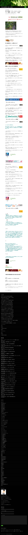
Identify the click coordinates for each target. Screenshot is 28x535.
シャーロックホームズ (3, 426)
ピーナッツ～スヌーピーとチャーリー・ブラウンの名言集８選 (7, 312)
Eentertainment (3, 403)
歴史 (1, 476)
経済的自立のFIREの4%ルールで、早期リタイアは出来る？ (8, 363)
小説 (17, 274)
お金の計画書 (2, 408)
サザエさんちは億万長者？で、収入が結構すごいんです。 (6, 321)
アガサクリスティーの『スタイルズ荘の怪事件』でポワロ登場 (7, 316)
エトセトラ (2, 417)
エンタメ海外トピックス (4, 420)
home (1, 325)
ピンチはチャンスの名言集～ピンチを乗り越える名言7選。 (7, 308)
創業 (1, 455)
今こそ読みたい (3, 450)
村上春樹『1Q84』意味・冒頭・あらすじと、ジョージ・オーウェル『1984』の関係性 (11, 345)
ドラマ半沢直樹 (3, 434)
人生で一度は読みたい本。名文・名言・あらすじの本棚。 (6, 301)
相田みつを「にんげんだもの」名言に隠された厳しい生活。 (8, 392)
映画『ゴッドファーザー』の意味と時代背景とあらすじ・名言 (8, 365)
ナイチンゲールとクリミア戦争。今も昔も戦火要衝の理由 (7, 343)
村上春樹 (19, 274)
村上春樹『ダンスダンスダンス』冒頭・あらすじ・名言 (7, 349)
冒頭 (13, 274)
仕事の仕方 (2, 451)
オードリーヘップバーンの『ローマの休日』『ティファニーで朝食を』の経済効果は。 (9, 320)
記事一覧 (2, 329)
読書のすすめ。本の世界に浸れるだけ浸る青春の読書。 (11, 280)
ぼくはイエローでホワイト (4, 412)
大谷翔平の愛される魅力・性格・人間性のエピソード (7, 357)
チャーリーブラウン (3, 430)
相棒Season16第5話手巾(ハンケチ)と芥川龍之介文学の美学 (12, 278)
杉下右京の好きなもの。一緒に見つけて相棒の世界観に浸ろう (8, 396)
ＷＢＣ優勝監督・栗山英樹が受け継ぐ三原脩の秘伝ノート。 (8, 388)
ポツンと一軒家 (3, 446)
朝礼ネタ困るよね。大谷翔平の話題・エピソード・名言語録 (8, 341)
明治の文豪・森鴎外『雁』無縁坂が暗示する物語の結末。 (7, 390)
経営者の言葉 (2, 480)
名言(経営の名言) (3, 459)
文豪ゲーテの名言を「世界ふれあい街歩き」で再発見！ (7, 394)
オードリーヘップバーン (4, 421)
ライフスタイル (3, 447)
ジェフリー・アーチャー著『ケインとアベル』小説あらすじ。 (7, 305)
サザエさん (2, 425)
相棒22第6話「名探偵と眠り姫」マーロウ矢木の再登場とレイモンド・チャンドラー (10, 355)
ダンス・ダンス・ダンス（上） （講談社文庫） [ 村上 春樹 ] (13, 154)
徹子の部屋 (2, 468)
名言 (15, 274)
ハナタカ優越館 (3, 442)
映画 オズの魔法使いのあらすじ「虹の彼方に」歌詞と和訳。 (8, 359)
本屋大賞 (2, 472)
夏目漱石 (2, 463)
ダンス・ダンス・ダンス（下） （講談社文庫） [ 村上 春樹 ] (13, 198)
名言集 (2, 460)
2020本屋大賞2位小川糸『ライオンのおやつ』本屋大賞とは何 (7, 309)
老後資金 (2, 481)
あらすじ (7, 274)
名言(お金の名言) (3, 456)
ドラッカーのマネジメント (4, 433)
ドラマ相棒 (2, 437)
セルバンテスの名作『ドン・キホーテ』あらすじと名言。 (7, 367)
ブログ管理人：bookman (3, 328)
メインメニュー (27, 7)
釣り (1, 485)
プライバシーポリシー (3, 324)
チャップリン (2, 429)
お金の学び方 (2, 407)
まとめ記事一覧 (3, 413)
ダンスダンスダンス (10, 274)
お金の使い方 (2, 404)
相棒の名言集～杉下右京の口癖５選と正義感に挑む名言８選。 (7, 313)
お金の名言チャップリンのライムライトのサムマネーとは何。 (7, 317)
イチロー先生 (2, 416)
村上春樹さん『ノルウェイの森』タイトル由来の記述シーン (8, 386)
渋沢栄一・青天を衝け (3, 477)
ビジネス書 (2, 443)
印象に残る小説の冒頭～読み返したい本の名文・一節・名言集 (7, 297)
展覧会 (2, 467)
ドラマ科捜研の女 (3, 438)
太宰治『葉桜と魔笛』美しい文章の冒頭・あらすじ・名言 (7, 361)
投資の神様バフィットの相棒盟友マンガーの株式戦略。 (7, 353)
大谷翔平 (2, 464)
